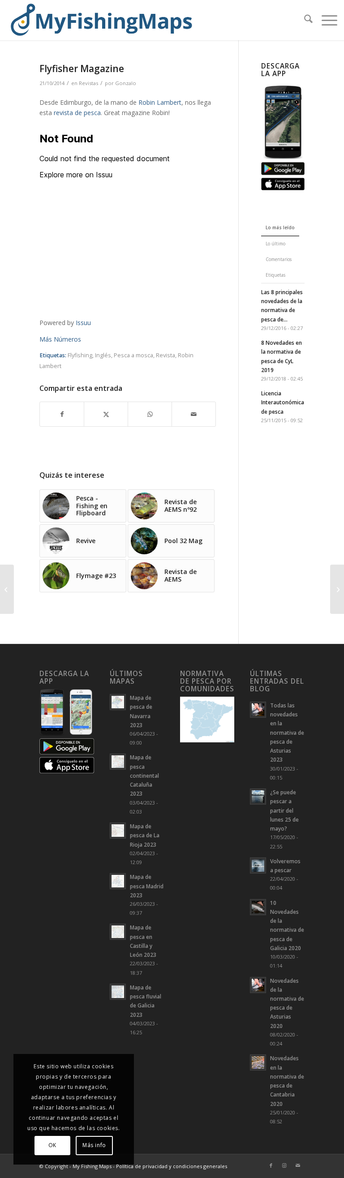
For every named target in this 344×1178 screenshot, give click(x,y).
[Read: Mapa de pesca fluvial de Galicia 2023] (118, 992)
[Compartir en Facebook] (62, 414)
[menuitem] (304, 20)
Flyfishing (80, 355)
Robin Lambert (159, 102)
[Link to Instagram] (284, 1165)
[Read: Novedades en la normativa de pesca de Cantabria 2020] (258, 1062)
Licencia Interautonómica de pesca (282, 402)
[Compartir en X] (106, 414)
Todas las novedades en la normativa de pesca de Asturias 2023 (287, 732)
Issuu (83, 322)
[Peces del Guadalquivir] (7, 589)
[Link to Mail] (298, 1165)
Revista (165, 355)
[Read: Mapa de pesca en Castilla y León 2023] (118, 932)
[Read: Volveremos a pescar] (258, 865)
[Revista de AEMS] (337, 589)
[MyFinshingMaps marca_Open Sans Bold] (101, 20)
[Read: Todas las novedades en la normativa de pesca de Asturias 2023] (258, 710)
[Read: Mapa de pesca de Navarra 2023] (118, 702)
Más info (94, 1145)
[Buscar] (304, 20)
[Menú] (325, 20)
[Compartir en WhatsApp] (150, 414)
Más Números (60, 339)
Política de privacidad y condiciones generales (171, 1166)
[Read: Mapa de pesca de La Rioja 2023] (118, 830)
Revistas (88, 83)
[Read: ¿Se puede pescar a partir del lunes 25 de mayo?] (258, 796)
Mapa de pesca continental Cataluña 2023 (144, 775)
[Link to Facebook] (271, 1165)
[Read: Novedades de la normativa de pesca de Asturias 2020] (258, 985)
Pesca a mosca (133, 355)
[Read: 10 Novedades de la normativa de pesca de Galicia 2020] (258, 907)
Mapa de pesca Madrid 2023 (146, 885)
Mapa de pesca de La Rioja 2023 (144, 835)
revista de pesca (77, 112)
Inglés (103, 355)
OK (52, 1145)
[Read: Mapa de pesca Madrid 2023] (118, 881)
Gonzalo (125, 83)
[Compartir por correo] (193, 414)
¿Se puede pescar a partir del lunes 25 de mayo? (284, 810)
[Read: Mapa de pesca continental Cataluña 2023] (118, 762)
